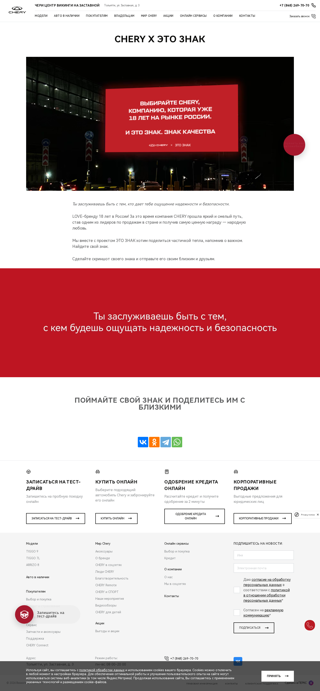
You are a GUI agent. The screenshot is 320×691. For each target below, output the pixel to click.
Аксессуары (104, 551)
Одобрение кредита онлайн (190, 516)
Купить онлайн (112, 518)
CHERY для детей (108, 612)
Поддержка (35, 638)
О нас (168, 577)
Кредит (170, 558)
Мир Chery (149, 15)
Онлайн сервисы (193, 15)
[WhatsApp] (177, 442)
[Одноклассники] (154, 442)
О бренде (102, 558)
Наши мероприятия (109, 598)
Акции (168, 15)
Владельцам (124, 15)
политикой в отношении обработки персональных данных (266, 595)
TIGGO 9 (32, 551)
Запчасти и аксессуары (43, 632)
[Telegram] (165, 442)
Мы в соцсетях (175, 584)
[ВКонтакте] (143, 442)
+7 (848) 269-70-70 (184, 658)
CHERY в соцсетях (108, 565)
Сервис (31, 625)
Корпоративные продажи (258, 518)
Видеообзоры (105, 605)
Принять (274, 676)
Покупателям (97, 15)
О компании (223, 15)
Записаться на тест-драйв (52, 518)
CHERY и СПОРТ (107, 592)
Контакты (247, 15)
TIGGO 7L (33, 558)
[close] (318, 514)
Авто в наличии (66, 15)
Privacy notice (308, 514)
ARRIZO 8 (32, 565)
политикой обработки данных (102, 670)
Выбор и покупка (38, 599)
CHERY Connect (37, 645)
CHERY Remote (106, 585)
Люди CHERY (104, 571)
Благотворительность (111, 578)
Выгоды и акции (107, 631)
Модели (41, 15)
